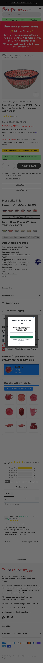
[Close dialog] (34, 318)
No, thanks (21, 343)
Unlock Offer (21, 337)
